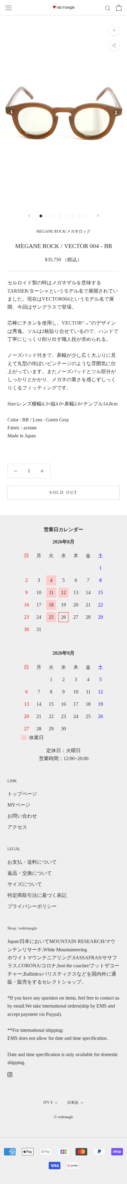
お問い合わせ (22, 816)
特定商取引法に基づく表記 (37, 895)
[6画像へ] (73, 216)
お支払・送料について (32, 862)
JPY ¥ (47, 1102)
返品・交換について (29, 873)
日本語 (72, 1102)
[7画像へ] (79, 216)
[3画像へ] (53, 216)
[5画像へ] (66, 216)
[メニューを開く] (9, 7)
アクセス (17, 827)
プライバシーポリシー (32, 906)
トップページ (22, 793)
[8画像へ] (86, 216)
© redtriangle (63, 1117)
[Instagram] (9, 1074)
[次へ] (98, 215)
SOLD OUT (63, 492)
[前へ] (29, 215)
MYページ (18, 804)
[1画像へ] (40, 216)
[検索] (108, 7)
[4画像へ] (60, 216)
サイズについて (24, 884)
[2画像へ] (47, 216)
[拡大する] (114, 30)
